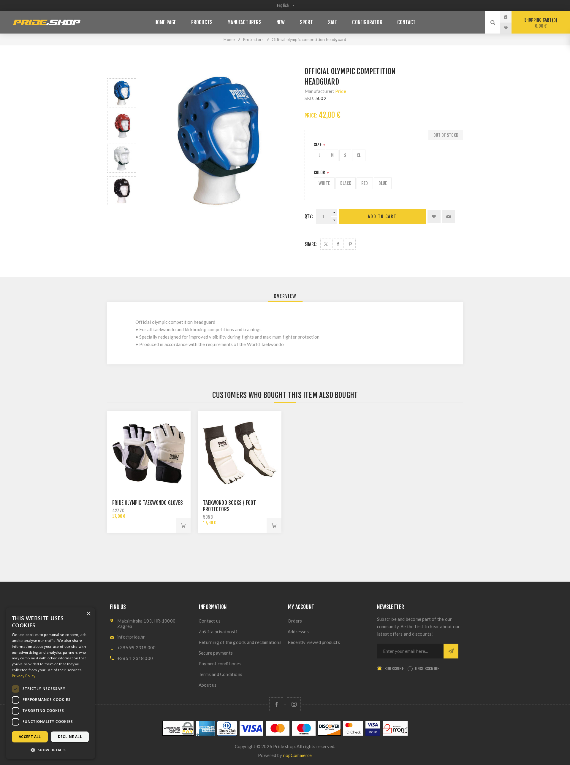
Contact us (210, 620)
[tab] (285, 296)
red (364, 183)
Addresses (298, 631)
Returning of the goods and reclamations (240, 642)
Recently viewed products (314, 642)
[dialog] (50, 683)
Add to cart (382, 216)
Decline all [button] (70, 736)
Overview (285, 296)
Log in (510, 17)
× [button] (88, 614)
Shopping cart (539, 23)
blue (383, 183)
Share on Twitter (325, 244)
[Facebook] (276, 704)
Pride (340, 91)
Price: (311, 115)
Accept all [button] (30, 736)
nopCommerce (297, 755)
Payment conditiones (220, 663)
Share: (311, 244)
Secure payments (216, 653)
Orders (295, 620)
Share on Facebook (337, 244)
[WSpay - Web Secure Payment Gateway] (178, 734)
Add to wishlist (434, 216)
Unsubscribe (427, 669)
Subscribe (394, 669)
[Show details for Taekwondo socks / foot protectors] (239, 453)
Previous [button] (122, 71)
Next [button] (122, 212)
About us (208, 685)
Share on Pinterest (350, 244)
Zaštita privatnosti (218, 631)
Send (451, 651)
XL (359, 155)
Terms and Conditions (220, 674)
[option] (122, 93)
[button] (50, 749)
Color (320, 172)
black (345, 183)
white (324, 183)
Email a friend (448, 216)
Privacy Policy (23, 675)
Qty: (309, 216)
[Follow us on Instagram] (294, 704)
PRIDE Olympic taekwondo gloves (147, 503)
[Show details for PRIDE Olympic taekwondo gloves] (149, 453)
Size (318, 144)
